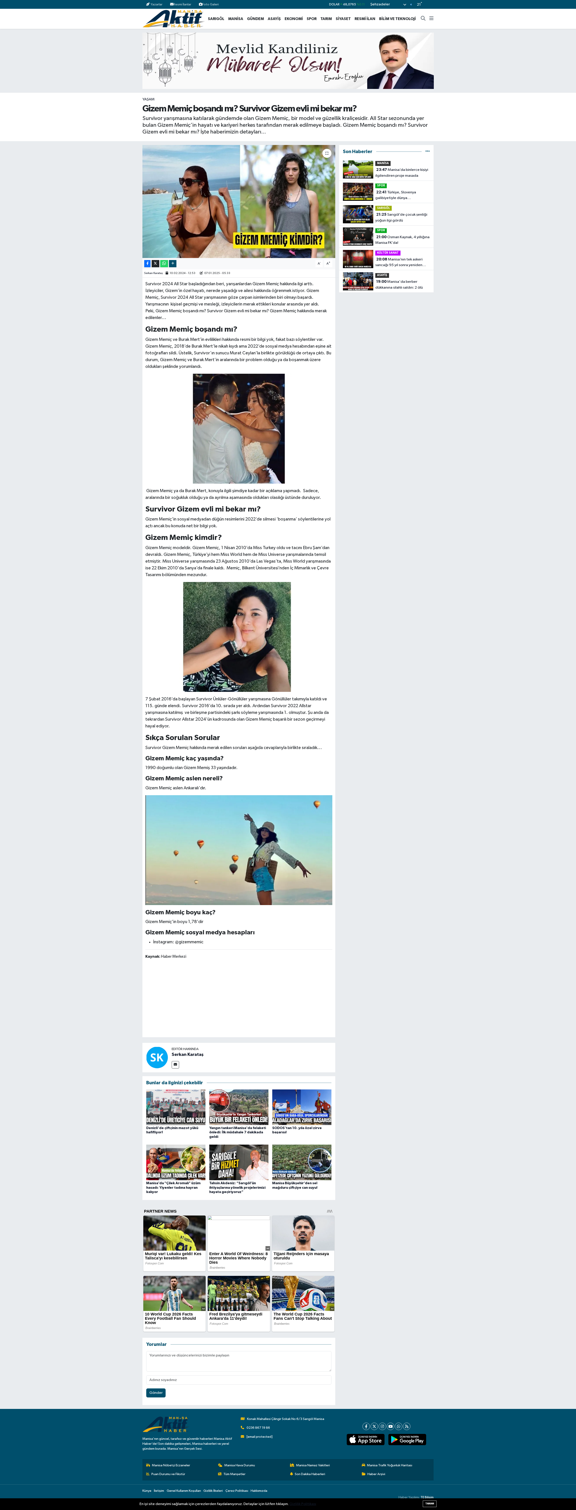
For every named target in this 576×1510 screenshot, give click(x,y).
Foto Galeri (210, 4)
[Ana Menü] (431, 19)
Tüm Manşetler (234, 1474)
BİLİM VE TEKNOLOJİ (397, 19)
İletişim (159, 1490)
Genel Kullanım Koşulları (184, 1490)
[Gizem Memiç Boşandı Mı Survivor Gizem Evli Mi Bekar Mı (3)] (239, 636)
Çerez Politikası (236, 1490)
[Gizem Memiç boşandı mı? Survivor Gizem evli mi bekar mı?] (238, 201)
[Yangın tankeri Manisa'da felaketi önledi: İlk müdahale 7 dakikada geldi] (238, 1107)
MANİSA (235, 19)
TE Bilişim (427, 1497)
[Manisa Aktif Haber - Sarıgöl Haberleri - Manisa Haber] (173, 18)
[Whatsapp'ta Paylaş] (164, 263)
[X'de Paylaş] (155, 263)
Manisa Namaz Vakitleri (313, 1465)
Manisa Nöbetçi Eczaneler (171, 1465)
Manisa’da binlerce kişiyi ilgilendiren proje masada (401, 173)
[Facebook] (366, 1426)
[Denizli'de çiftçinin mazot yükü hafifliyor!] (175, 1107)
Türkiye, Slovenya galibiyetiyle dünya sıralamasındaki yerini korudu (399, 195)
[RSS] (406, 1426)
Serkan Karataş (153, 273)
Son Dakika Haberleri (310, 1474)
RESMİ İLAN (365, 19)
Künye (146, 1490)
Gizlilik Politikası (302, 1504)
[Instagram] (382, 1426)
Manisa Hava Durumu (239, 1465)
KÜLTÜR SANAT (388, 252)
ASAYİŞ (274, 19)
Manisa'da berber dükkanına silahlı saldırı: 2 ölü (399, 285)
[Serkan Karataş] (157, 1057)
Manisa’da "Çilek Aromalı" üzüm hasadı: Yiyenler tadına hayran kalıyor (173, 1187)
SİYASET (343, 19)
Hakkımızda (259, 1490)
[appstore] (365, 1439)
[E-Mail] (175, 1065)
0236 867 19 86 (258, 1427)
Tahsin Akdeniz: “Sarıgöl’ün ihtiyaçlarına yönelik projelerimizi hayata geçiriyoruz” (237, 1187)
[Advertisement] (239, 998)
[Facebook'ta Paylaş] (147, 263)
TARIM (326, 19)
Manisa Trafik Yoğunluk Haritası (389, 1465)
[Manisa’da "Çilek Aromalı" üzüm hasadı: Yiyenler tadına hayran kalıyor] (175, 1162)
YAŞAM (148, 99)
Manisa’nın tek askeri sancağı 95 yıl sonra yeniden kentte (399, 262)
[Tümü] (427, 152)
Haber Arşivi (376, 1474)
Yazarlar (156, 4)
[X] (374, 1426)
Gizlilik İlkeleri (213, 1490)
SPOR (312, 19)
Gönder (156, 1393)
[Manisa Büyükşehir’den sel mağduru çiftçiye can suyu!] (301, 1162)
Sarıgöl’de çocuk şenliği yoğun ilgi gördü (401, 217)
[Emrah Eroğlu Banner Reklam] (288, 61)
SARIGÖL (216, 19)
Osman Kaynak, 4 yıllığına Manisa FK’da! (402, 240)
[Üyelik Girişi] (432, 4)
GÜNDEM (255, 19)
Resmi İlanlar (182, 4)
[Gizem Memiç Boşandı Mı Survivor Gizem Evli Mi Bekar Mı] (239, 428)
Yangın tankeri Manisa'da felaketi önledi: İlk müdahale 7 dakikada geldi (237, 1132)
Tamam (429, 1503)
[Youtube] (390, 1426)
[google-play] (407, 1439)
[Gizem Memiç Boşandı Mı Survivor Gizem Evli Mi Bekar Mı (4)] (239, 849)
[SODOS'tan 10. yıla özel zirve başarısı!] (301, 1107)
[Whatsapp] (398, 1426)
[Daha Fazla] (172, 263)
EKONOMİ (294, 19)
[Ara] (423, 19)
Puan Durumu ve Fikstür (168, 1474)
